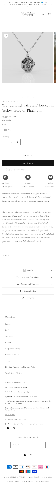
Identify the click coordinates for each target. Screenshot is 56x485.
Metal (4, 124)
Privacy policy (47, 477)
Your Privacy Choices (13, 373)
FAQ (7, 330)
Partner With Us (12, 354)
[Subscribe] (42, 445)
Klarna (8, 342)
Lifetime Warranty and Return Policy (20, 367)
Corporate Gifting (12, 348)
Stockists (9, 336)
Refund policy (14, 481)
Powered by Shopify (32, 477)
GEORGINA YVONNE (17, 477)
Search (8, 324)
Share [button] (7, 255)
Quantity (5, 136)
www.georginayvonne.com (35, 424)
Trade (7, 361)
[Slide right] (34, 97)
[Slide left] (22, 97)
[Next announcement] (51, 4)
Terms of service (27, 481)
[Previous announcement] (5, 4)
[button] (5, 14)
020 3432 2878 (10, 415)
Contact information (42, 481)
